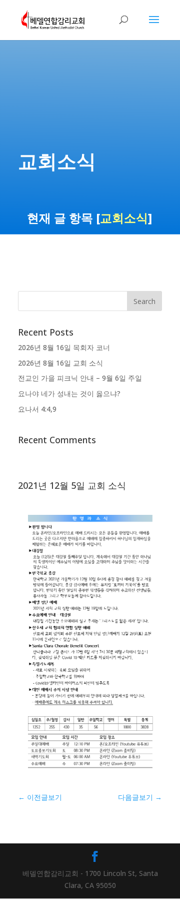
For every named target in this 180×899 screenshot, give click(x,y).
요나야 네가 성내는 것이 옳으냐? (69, 393)
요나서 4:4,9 (37, 409)
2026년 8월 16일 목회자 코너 (64, 347)
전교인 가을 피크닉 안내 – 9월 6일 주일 (80, 378)
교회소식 (124, 217)
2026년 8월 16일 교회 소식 (60, 363)
